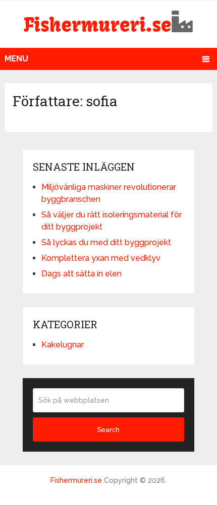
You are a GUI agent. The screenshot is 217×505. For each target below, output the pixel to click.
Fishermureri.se (76, 480)
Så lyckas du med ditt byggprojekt (106, 242)
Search (108, 429)
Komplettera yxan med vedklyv (100, 258)
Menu (16, 58)
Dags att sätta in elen (81, 273)
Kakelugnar (62, 344)
